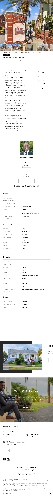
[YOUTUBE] (30, 474)
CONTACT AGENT (26, 180)
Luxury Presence (30, 467)
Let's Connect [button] (26, 407)
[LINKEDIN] (26, 474)
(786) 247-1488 (26, 167)
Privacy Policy (33, 470)
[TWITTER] (33, 474)
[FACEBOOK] (19, 474)
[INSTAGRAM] (23, 474)
